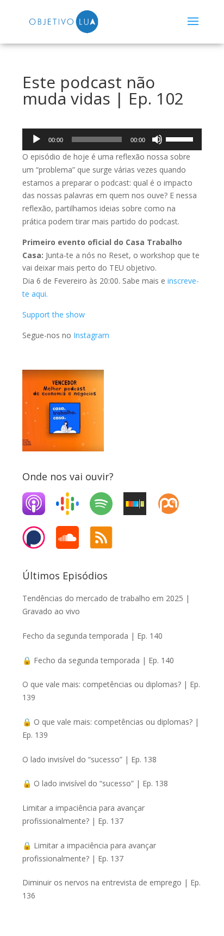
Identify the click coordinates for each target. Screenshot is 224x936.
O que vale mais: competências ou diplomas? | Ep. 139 (111, 690)
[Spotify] (106, 503)
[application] (112, 139)
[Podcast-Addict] (174, 503)
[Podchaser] (39, 537)
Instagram (91, 335)
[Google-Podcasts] (73, 503)
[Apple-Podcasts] (39, 503)
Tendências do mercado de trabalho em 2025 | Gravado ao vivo (106, 604)
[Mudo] (157, 139)
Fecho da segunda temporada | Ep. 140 (92, 636)
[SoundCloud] (73, 537)
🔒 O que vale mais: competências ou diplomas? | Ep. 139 (110, 728)
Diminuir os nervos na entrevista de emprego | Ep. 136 (111, 889)
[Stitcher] (140, 503)
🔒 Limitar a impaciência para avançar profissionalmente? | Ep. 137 (89, 852)
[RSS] (106, 537)
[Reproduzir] (36, 139)
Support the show (53, 314)
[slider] (181, 138)
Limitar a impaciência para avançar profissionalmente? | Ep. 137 (83, 814)
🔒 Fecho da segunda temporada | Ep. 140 (98, 660)
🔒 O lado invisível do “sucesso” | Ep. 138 (95, 783)
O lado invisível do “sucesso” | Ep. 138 (89, 759)
